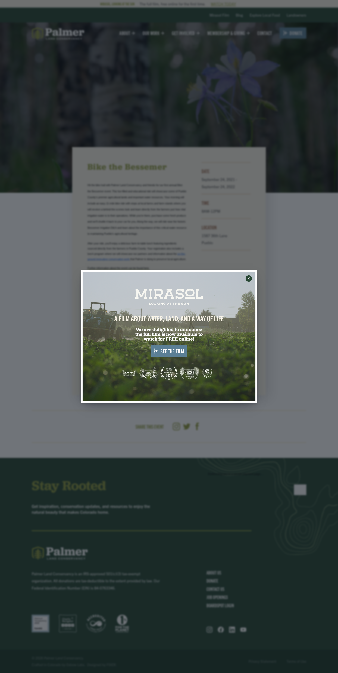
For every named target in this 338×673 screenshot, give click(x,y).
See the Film (172, 350)
